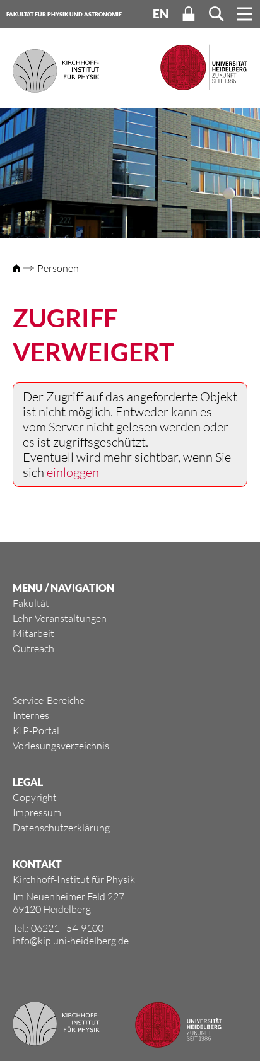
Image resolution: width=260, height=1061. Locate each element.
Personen (58, 268)
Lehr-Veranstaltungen (60, 618)
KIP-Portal (36, 730)
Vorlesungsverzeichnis (61, 745)
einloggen (73, 472)
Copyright (35, 797)
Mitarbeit (33, 633)
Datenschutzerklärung (61, 827)
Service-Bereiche (49, 700)
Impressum (37, 812)
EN (160, 14)
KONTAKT (37, 864)
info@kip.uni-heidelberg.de (71, 940)
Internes (31, 715)
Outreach (33, 648)
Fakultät (31, 603)
